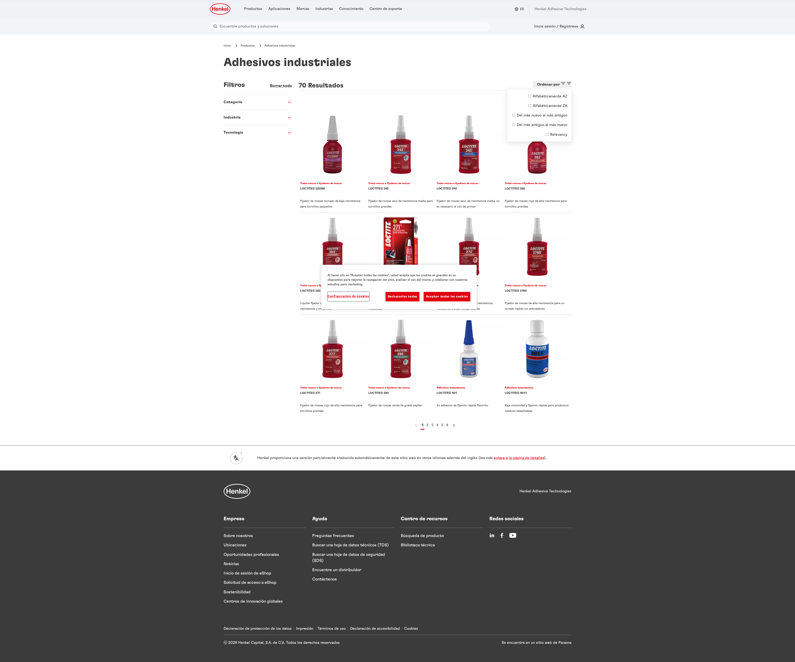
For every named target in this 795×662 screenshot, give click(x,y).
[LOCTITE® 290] (401, 366)
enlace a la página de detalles (519, 458)
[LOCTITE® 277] (333, 366)
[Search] (216, 26)
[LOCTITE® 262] (537, 161)
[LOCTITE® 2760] (537, 264)
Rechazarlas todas (402, 296)
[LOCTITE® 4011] (537, 366)
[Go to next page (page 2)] (453, 425)
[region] (399, 287)
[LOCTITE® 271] (401, 264)
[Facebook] (501, 535)
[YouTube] (512, 535)
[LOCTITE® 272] (469, 264)
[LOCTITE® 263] (333, 264)
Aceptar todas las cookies (447, 296)
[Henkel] (237, 491)
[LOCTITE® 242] (401, 161)
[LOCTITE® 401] (469, 366)
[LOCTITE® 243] (469, 161)
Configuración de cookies (348, 296)
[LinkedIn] (491, 535)
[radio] (529, 96)
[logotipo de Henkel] (220, 9)
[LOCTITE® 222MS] (333, 161)
